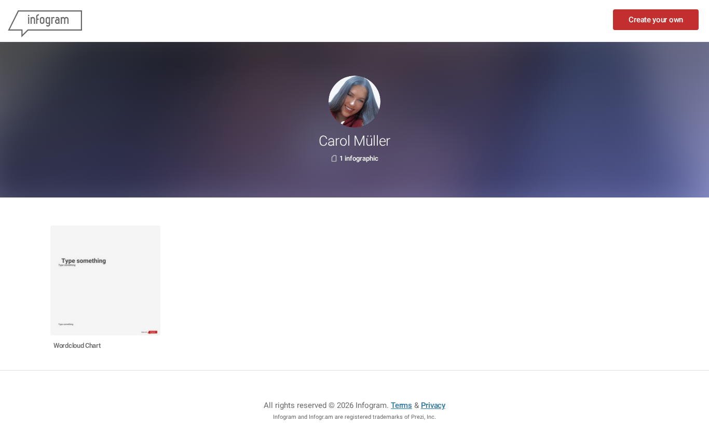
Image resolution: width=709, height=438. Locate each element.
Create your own (656, 19)
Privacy (433, 405)
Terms (401, 405)
